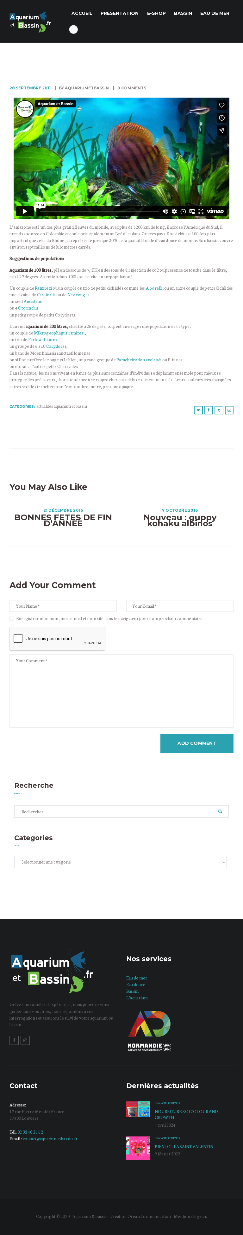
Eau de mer (136, 978)
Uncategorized (167, 1103)
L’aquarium (137, 998)
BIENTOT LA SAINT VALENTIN (184, 1146)
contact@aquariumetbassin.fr (50, 1139)
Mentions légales (190, 1216)
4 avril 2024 (165, 1125)
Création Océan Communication (141, 1216)
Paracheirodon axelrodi (139, 360)
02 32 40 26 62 (30, 1132)
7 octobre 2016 (180, 510)
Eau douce (135, 984)
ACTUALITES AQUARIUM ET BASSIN (61, 406)
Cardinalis (46, 295)
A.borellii (155, 288)
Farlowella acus (42, 339)
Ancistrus (33, 301)
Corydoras (56, 346)
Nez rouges (78, 295)
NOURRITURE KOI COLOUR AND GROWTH (186, 1114)
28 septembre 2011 (30, 88)
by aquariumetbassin (84, 88)
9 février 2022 (167, 1154)
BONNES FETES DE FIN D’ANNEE (63, 521)
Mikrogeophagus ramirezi (59, 333)
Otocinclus (28, 308)
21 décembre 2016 (63, 510)
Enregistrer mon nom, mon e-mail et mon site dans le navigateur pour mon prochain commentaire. (109, 618)
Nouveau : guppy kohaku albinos (180, 521)
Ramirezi (44, 288)
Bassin (132, 991)
